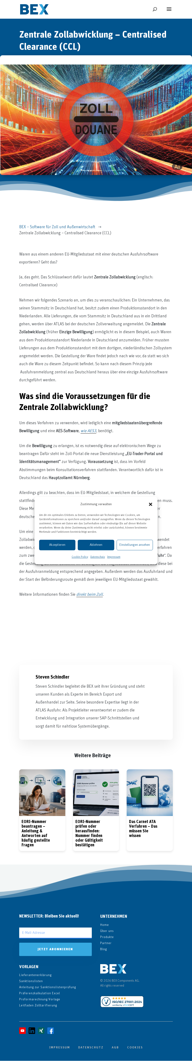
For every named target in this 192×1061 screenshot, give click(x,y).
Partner (106, 943)
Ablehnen (96, 545)
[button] (150, 504)
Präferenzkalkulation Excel (39, 993)
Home (104, 925)
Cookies (135, 1047)
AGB (115, 1047)
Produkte (107, 937)
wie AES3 (88, 431)
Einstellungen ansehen (134, 545)
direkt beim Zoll (89, 594)
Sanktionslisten (31, 981)
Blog (103, 949)
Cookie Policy (80, 556)
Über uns (107, 931)
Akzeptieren (57, 545)
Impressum (113, 556)
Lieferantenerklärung (35, 975)
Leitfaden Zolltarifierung (38, 1005)
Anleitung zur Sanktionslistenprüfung (47, 987)
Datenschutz (97, 556)
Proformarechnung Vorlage (39, 999)
